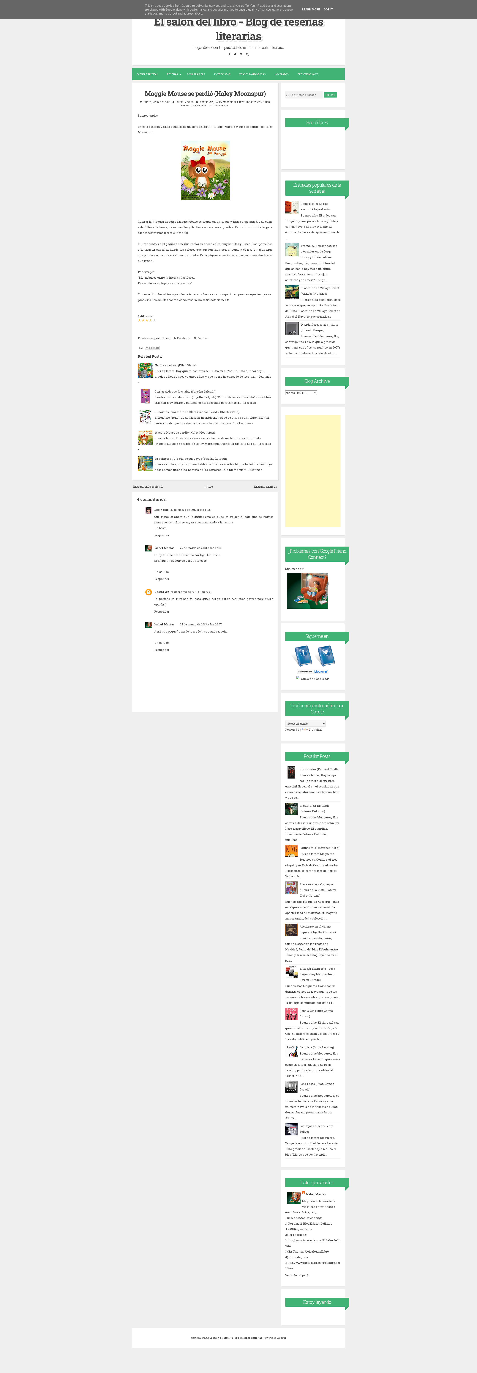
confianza (206, 102)
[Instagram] (241, 54)
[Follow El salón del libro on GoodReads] (312, 679)
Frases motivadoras (252, 74)
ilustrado (243, 102)
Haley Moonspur (225, 102)
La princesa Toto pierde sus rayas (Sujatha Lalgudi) (191, 458)
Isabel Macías (164, 548)
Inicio (208, 486)
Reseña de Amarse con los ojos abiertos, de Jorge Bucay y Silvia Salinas (319, 251)
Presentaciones (308, 74)
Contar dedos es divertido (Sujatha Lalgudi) (185, 391)
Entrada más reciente (148, 486)
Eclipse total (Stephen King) (319, 848)
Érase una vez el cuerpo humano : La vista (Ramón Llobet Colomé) (318, 889)
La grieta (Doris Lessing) (317, 1047)
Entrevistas (222, 74)
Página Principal (147, 74)
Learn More (311, 9)
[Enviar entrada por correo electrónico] (140, 348)
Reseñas (172, 74)
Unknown (161, 592)
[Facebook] (229, 54)
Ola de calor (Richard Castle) (319, 769)
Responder (161, 535)
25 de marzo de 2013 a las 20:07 (201, 624)
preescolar (188, 105)
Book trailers (196, 74)
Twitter (201, 338)
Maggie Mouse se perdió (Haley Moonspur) (205, 93)
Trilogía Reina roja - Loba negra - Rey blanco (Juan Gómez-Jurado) (317, 974)
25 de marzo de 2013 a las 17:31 (200, 548)
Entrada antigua (265, 486)
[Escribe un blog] (150, 348)
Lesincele (161, 509)
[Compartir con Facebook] (157, 348)
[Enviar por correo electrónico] (147, 348)
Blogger (281, 1337)
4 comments (220, 105)
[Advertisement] (313, 471)
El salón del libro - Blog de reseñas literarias (238, 28)
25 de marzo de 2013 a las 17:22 (190, 509)
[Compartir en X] (154, 348)
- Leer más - (249, 402)
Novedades (282, 74)
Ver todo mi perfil (297, 1275)
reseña (202, 105)
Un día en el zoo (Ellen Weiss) (175, 365)
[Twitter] (235, 54)
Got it (328, 9)
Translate (315, 729)
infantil (256, 102)
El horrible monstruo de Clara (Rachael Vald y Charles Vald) (197, 412)
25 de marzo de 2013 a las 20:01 (191, 592)
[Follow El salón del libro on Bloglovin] (313, 673)
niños (266, 102)
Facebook (183, 338)
